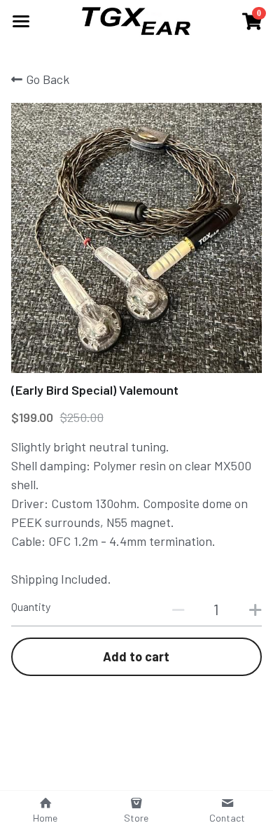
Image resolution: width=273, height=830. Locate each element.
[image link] (137, 20)
